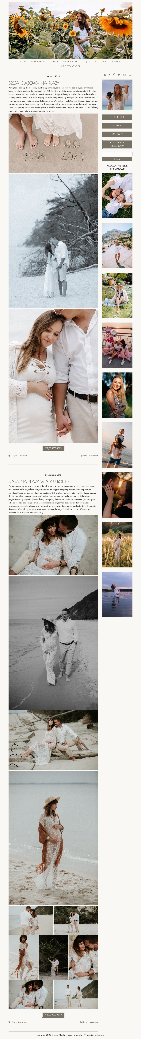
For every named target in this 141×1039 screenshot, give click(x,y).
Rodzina (100, 62)
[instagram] (105, 75)
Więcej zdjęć (55, 449)
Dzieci (54, 62)
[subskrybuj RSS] (130, 75)
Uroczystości (70, 66)
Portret (116, 62)
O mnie (117, 126)
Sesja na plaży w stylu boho (39, 481)
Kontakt (117, 134)
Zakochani (38, 62)
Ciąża (86, 62)
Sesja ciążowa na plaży (34, 83)
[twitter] (119, 75)
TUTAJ (46, 91)
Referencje (117, 117)
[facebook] (109, 75)
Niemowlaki (70, 62)
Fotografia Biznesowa (117, 144)
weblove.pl (99, 1035)
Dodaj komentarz (90, 456)
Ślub (22, 62)
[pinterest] (114, 75)
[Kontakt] (124, 75)
